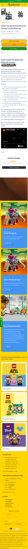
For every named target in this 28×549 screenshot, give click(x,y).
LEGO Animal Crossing (7, 419)
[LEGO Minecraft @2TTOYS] (8, 66)
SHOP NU (8, 289)
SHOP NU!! (8, 243)
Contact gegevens (9, 499)
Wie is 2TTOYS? (8, 506)
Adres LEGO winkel (9, 503)
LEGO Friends (5, 449)
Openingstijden (8, 501)
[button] (2, 4)
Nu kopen (14, 44)
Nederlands (19, 0)
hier (16, 471)
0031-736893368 (11, 484)
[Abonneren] (20, 514)
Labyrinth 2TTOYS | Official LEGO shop (12, 531)
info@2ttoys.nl (11, 485)
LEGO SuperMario (6, 389)
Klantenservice (8, 505)
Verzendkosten (10, 33)
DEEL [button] (3, 152)
